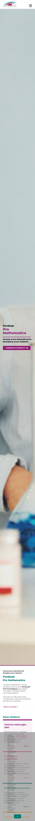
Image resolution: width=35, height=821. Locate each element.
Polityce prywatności (19, 736)
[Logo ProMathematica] (10, 2)
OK (17, 816)
